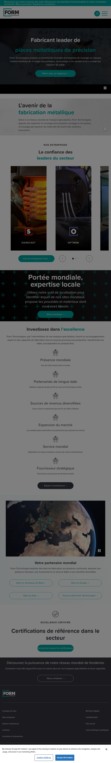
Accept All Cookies (65, 757)
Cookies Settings (44, 757)
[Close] (106, 749)
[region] (55, 754)
